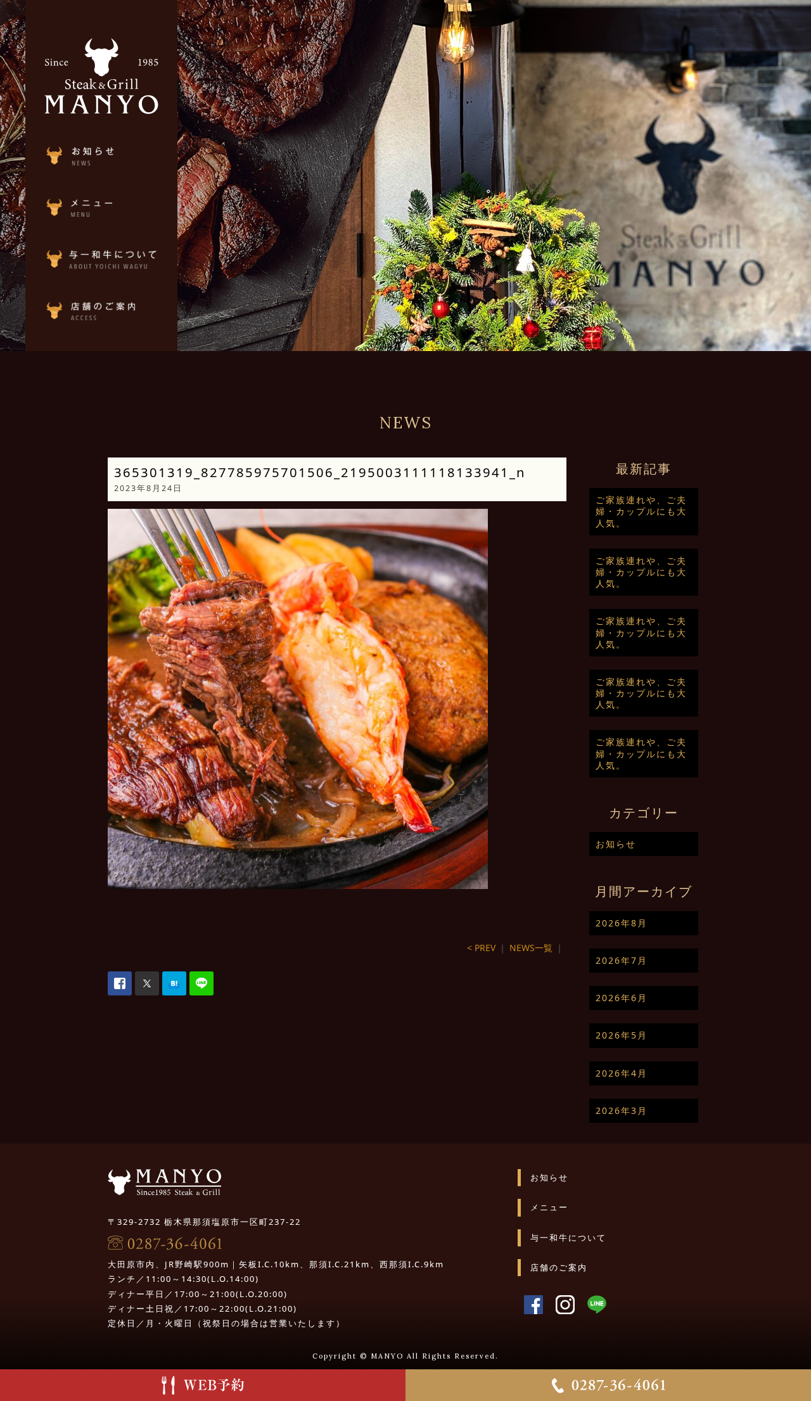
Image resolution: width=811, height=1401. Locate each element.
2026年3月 (622, 1110)
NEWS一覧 (530, 948)
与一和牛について (568, 1237)
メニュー (549, 1207)
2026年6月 (622, 998)
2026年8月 (622, 923)
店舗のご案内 (558, 1267)
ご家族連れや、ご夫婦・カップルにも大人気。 (641, 511)
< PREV (481, 948)
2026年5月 (622, 1035)
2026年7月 (622, 960)
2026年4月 (622, 1073)
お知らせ (616, 844)
